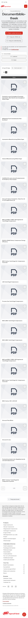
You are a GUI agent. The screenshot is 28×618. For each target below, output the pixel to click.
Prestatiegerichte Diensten (9, 547)
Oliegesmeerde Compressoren (10, 528)
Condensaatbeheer (7, 553)
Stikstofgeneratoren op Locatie (10, 534)
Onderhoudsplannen (8, 546)
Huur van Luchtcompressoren (10, 555)
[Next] (25, 488)
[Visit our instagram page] (15, 586)
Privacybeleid (6, 601)
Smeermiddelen (6, 551)
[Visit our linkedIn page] (8, 586)
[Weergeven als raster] (6, 72)
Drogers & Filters (7, 532)
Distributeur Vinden (7, 578)
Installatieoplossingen (8, 557)
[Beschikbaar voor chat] (24, 614)
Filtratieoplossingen (7, 549)
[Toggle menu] (24, 82)
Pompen (5, 536)
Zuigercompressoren (8, 524)
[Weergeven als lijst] (4, 72)
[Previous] (3, 488)
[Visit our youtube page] (12, 586)
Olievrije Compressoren (8, 526)
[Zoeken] (12, 68)
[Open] (25, 6)
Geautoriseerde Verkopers (9, 580)
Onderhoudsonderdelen (8, 559)
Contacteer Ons (6, 582)
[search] (25, 2)
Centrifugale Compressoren (9, 530)
